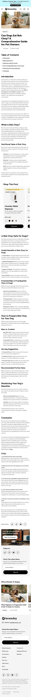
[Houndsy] (11, 9)
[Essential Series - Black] (9, 221)
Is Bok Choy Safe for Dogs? (10, 63)
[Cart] (28, 9)
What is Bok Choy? (8, 60)
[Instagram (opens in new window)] (16, 524)
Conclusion (6, 71)
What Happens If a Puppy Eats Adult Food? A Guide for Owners (13, 606)
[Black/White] (29, 221)
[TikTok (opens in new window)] (12, 524)
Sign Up (15, 572)
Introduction (6, 58)
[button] (20, 189)
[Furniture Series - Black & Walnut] (12, 221)
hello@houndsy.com (15, 622)
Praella (15, 688)
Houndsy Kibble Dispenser (11, 207)
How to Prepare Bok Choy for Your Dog (13, 65)
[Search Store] (21, 9)
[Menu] (2, 9)
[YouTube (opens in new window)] (20, 524)
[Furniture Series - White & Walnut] (16, 221)
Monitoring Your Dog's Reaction (11, 68)
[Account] (24, 9)
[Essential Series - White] (6, 221)
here (11, 449)
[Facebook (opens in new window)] (25, 524)
